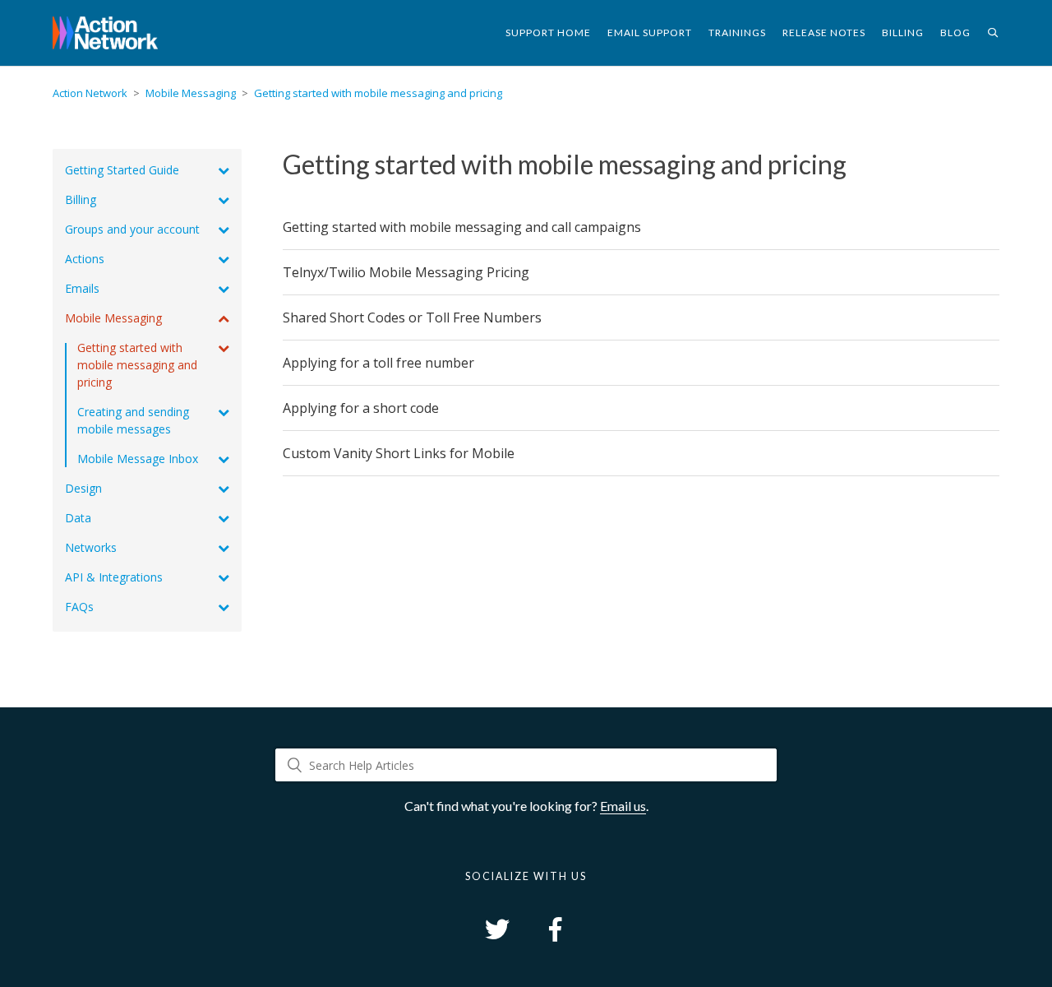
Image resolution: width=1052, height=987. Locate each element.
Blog (955, 32)
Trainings (737, 32)
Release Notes (823, 32)
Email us (623, 805)
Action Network (90, 93)
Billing (903, 32)
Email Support (649, 32)
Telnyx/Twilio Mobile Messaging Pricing (406, 272)
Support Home (548, 32)
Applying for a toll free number (378, 363)
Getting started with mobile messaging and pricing (378, 93)
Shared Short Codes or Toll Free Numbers (412, 317)
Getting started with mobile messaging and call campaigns (462, 227)
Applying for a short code (361, 408)
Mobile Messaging (190, 93)
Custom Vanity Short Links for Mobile (398, 453)
